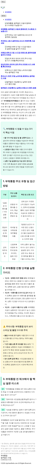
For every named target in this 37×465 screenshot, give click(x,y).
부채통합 (8, 12)
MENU (4, 16)
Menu (3, 2)
